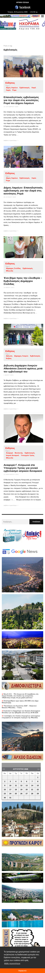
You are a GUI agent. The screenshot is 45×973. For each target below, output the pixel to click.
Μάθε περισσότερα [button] (12, 964)
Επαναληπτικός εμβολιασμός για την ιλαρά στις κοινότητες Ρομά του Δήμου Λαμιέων (21, 100)
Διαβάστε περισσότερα (10, 140)
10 (10, 785)
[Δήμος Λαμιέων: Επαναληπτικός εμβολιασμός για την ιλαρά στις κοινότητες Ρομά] (19, 157)
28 (32, 794)
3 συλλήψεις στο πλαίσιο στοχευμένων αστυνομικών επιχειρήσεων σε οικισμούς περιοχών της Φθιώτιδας (21, 717)
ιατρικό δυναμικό (12, 455)
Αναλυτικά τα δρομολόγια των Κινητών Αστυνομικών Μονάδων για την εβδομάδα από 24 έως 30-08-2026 (21, 712)
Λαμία (8, 90)
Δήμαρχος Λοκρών (21, 356)
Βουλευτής (19, 453)
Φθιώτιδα (9, 271)
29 (38, 794)
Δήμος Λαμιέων (12, 88)
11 (16, 785)
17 (10, 789)
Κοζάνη (8, 358)
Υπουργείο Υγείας (27, 455)
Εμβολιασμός (25, 88)
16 (5, 789)
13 (27, 785)
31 (10, 798)
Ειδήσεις (10, 83)
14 (32, 785)
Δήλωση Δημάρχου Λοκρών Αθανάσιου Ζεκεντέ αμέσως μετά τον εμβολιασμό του (23, 368)
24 (10, 794)
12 (21, 785)
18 (16, 789)
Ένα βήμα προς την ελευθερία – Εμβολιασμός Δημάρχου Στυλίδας (23, 281)
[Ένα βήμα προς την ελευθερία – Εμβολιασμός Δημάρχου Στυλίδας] (19, 247)
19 (21, 789)
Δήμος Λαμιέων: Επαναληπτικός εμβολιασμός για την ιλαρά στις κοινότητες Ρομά (23, 190)
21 (32, 789)
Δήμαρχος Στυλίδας (13, 268)
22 (38, 789)
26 (21, 794)
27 (27, 794)
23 (5, 794)
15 (38, 785)
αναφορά (9, 453)
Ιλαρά (34, 88)
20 (27, 789)
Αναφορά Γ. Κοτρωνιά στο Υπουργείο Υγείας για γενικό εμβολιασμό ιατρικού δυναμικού (23, 468)
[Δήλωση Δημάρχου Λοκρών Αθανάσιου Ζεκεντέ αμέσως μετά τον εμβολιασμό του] (19, 335)
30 (5, 798)
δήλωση (9, 356)
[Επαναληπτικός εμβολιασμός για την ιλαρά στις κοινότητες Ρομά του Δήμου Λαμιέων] (19, 66)
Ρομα (14, 90)
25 (16, 794)
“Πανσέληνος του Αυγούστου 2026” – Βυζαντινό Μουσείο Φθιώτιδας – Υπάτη (19, 707)
